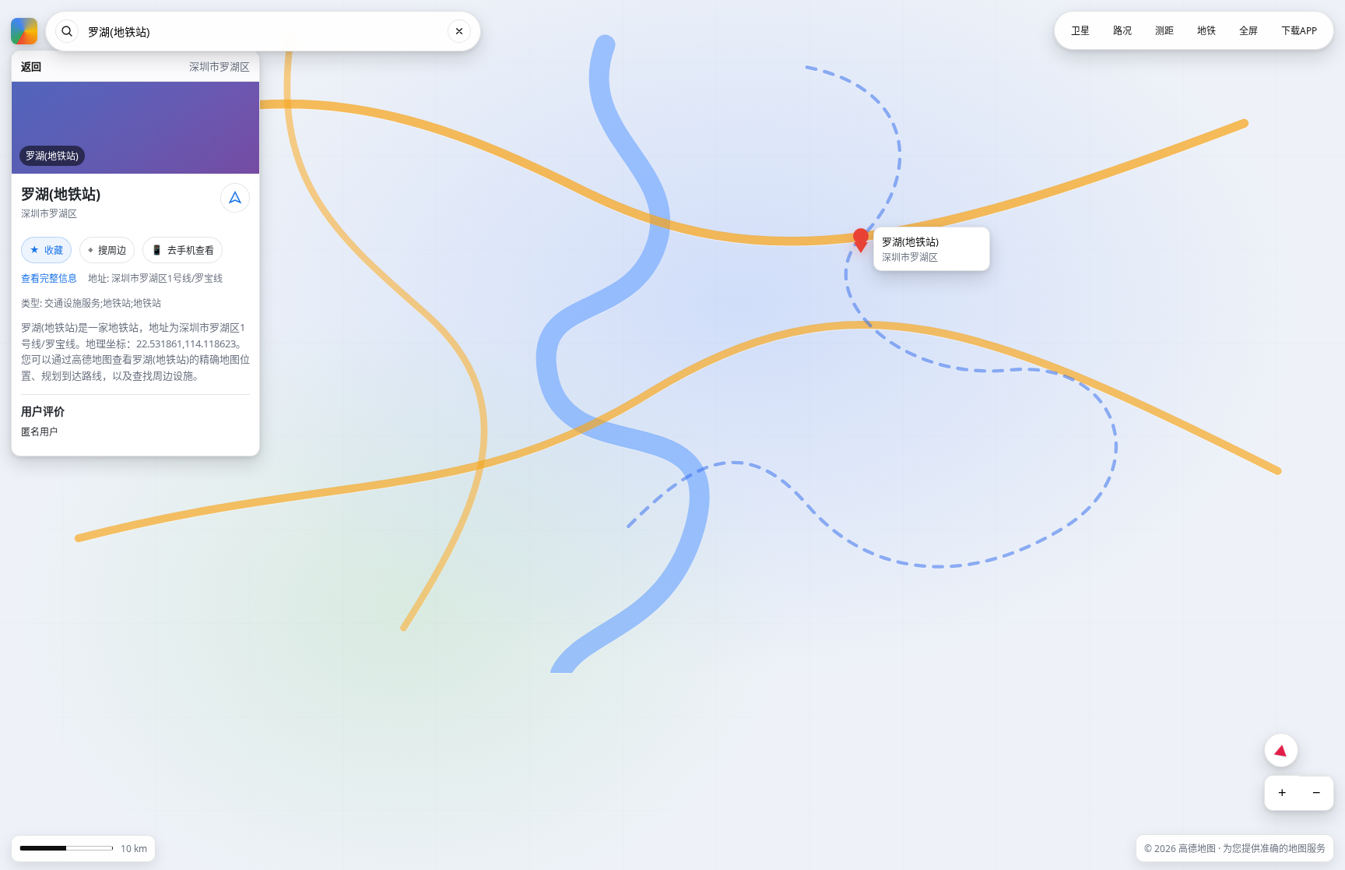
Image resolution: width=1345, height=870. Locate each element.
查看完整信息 (49, 278)
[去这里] (235, 198)
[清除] (459, 31)
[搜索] (67, 31)
